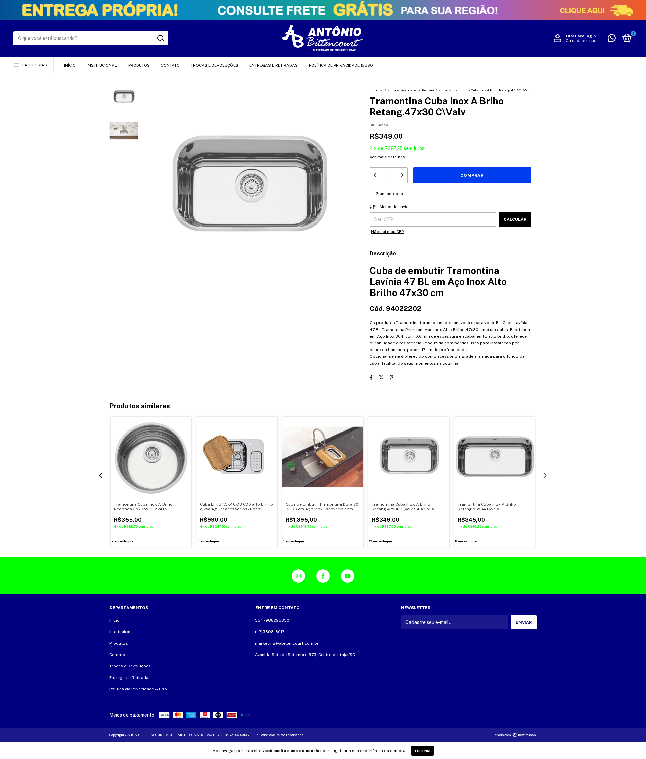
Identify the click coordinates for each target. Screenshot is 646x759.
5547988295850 (272, 620)
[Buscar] (160, 38)
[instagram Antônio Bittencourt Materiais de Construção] (298, 576)
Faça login (585, 36)
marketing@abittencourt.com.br (287, 643)
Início (70, 65)
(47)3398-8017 (269, 631)
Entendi (422, 751)
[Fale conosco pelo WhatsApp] (611, 39)
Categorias (34, 65)
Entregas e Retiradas (273, 65)
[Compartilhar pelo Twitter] (381, 377)
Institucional (102, 65)
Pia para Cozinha (434, 90)
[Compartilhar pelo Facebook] (371, 377)
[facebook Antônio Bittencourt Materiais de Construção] (323, 576)
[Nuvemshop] (516, 735)
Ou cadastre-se (581, 40)
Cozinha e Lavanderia (400, 90)
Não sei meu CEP (387, 231)
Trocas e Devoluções (214, 65)
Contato (170, 65)
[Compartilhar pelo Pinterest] (391, 377)
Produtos (139, 65)
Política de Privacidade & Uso (341, 65)
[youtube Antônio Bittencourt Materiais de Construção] (347, 576)
